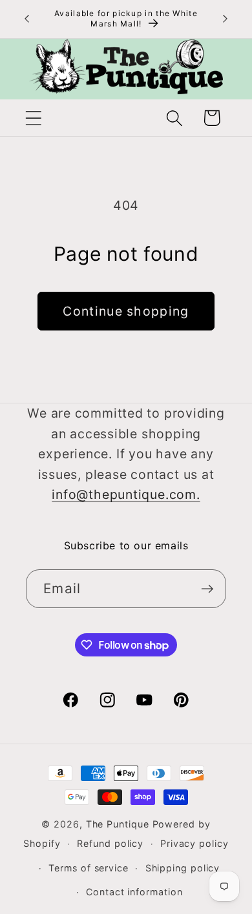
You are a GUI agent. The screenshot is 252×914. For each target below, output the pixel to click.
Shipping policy (182, 867)
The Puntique (117, 823)
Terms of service (88, 867)
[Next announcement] (225, 19)
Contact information (134, 891)
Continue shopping (126, 311)
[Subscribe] (207, 589)
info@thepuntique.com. (126, 494)
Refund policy (110, 843)
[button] (33, 117)
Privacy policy (194, 843)
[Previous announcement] (27, 19)
